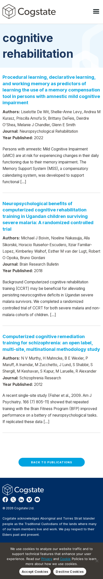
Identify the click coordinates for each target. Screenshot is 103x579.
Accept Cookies (35, 572)
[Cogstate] (29, 11)
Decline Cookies (70, 572)
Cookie (65, 559)
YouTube (37, 499)
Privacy (46, 559)
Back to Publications (51, 462)
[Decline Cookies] (96, 560)
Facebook (5, 499)
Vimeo (29, 499)
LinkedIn (21, 499)
